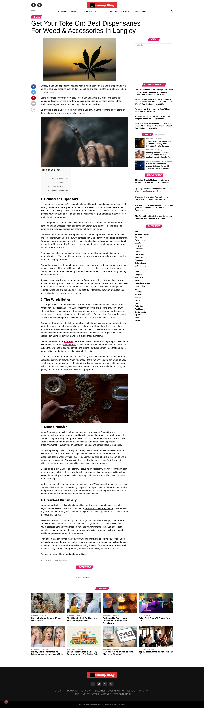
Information (140, 286)
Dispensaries (61, 560)
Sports (138, 315)
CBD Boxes (139, 255)
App (136, 232)
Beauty (138, 243)
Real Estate (126, 11)
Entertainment (90, 11)
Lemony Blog (79, 554)
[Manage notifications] (6, 702)
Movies (138, 298)
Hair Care (139, 278)
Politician (139, 306)
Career (138, 252)
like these (100, 308)
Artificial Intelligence (144, 234)
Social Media (140, 312)
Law (136, 289)
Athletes (138, 237)
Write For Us (140, 11)
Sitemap (58, 691)
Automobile (140, 240)
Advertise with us (116, 691)
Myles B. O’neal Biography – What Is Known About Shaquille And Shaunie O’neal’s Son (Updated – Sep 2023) (154, 92)
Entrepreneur (140, 266)
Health (137, 280)
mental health (69, 344)
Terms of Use (86, 691)
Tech (103, 11)
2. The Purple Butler (57, 182)
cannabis (68, 341)
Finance (138, 269)
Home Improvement (143, 283)
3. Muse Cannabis (56, 186)
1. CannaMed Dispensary (59, 178)
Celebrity (139, 257)
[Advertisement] (154, 65)
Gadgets (138, 275)
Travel (137, 321)
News (137, 303)
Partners (131, 691)
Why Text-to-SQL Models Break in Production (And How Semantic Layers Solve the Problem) (154, 207)
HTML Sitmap (143, 691)
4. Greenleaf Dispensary (59, 190)
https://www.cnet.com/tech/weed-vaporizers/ (62, 445)
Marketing (139, 295)
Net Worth (62, 11)
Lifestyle (113, 11)
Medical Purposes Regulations (99, 508)
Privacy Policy (71, 691)
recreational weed (53, 238)
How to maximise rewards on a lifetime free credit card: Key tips (103, 694)
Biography (139, 246)
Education (139, 260)
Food (137, 272)
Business (75, 11)
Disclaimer (100, 691)
